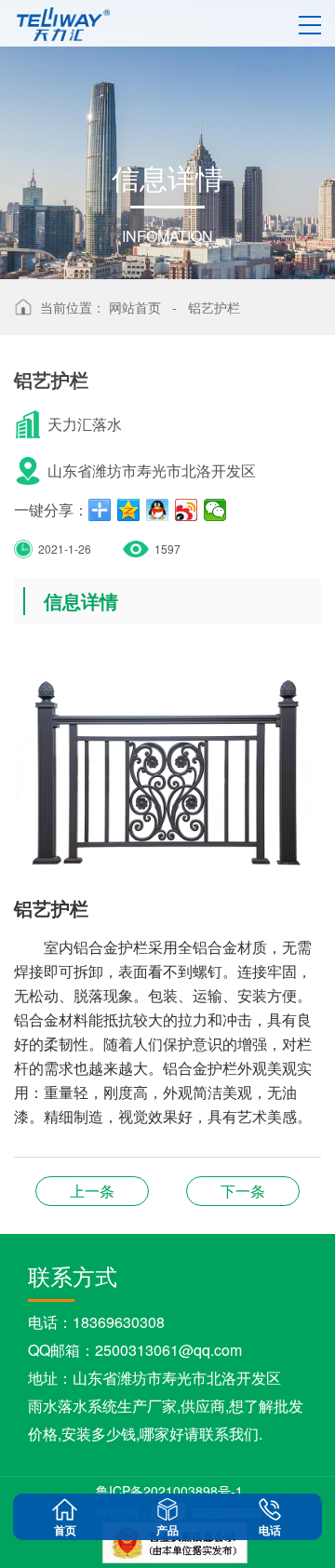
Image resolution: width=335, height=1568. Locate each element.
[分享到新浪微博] (186, 510)
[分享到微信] (215, 510)
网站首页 (135, 307)
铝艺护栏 (214, 307)
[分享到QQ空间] (129, 510)
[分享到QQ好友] (157, 510)
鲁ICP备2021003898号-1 (169, 1490)
